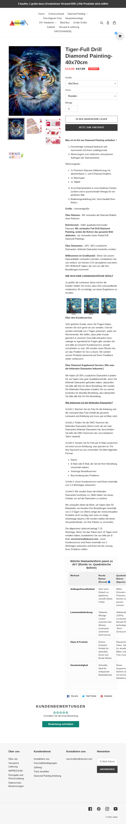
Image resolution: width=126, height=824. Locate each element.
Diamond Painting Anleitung (47, 775)
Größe (68, 77)
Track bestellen (41, 771)
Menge (68, 102)
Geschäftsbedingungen (45, 763)
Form (68, 90)
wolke (115, 817)
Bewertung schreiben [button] (60, 724)
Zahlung (38, 767)
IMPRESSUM (15, 770)
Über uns (13, 759)
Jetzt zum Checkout (91, 127)
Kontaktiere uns (41, 759)
